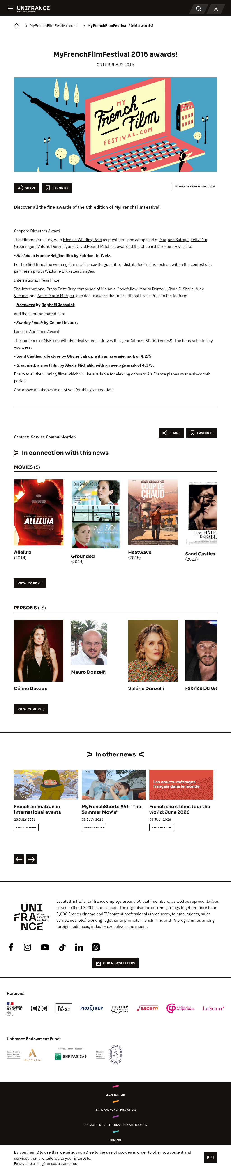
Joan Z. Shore (181, 288)
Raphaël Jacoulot (58, 304)
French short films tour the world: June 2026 (179, 809)
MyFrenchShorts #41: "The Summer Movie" (111, 809)
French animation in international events (37, 809)
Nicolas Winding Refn (82, 239)
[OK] (210, 1157)
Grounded (25, 365)
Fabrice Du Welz (94, 255)
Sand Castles (28, 356)
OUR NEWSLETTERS (119, 963)
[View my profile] (216, 9)
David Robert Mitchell (95, 246)
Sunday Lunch (29, 322)
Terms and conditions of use (115, 1109)
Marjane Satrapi (174, 239)
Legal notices (115, 1094)
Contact (115, 1140)
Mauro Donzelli (153, 288)
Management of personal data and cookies (115, 1124)
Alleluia (23, 255)
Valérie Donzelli (51, 246)
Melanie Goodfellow (119, 288)
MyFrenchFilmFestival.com (195, 186)
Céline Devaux (63, 322)
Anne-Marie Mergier (55, 295)
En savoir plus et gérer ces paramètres (45, 1163)
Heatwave (25, 304)
